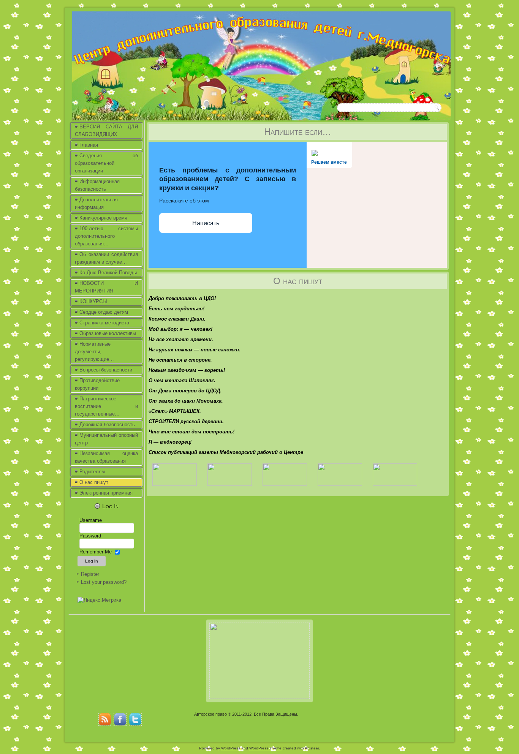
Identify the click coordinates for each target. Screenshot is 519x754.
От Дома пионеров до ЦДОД (184, 391)
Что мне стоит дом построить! (191, 432)
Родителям (92, 471)
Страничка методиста (104, 323)
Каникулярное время (103, 218)
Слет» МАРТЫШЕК (175, 411)
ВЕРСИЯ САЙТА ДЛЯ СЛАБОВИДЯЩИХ (106, 130)
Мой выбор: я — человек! (180, 329)
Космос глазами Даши (176, 319)
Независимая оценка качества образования (106, 457)
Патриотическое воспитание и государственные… (106, 406)
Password (90, 536)
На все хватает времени (180, 339)
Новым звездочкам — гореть (186, 370)
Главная (88, 145)
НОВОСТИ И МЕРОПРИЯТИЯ (106, 287)
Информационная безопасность (97, 185)
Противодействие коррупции (97, 384)
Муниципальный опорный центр (106, 439)
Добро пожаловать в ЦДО (181, 298)
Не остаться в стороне (179, 360)
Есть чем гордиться (176, 308)
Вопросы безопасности (105, 370)
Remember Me (95, 552)
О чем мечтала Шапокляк (181, 380)
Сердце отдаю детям (103, 312)
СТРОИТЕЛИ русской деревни (185, 421)
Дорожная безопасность (107, 424)
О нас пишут (93, 482)
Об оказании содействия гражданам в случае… (106, 258)
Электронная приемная (106, 493)
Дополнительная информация (96, 203)
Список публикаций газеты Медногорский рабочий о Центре (226, 452)
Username (90, 520)
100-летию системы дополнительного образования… (106, 236)
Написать (205, 223)
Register (90, 574)
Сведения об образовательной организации (106, 163)
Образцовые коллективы (107, 333)
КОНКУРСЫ (93, 301)
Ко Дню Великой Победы (108, 272)
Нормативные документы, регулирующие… (94, 351)
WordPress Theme (265, 748)
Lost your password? (104, 582)
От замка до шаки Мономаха (185, 401)
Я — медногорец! (170, 442)
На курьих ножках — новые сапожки (194, 349)
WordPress (230, 748)
